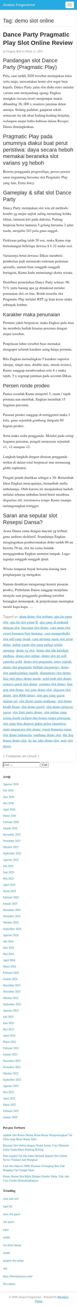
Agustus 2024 (11, 935)
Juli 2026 (8, 790)
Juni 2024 (8, 947)
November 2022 (12, 1067)
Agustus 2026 (11, 784)
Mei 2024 (8, 954)
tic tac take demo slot (43, 740)
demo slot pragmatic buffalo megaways (31, 667)
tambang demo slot (47, 734)
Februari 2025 (11, 897)
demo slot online (28, 655)
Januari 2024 (10, 979)
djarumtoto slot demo (55, 672)
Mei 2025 (8, 878)
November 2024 (12, 916)
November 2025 (12, 840)
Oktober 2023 (10, 998)
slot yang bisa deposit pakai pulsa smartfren (34, 723)
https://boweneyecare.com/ (17, 1276)
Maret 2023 (9, 1042)
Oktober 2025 (10, 847)
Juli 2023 (8, 1017)
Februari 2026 (11, 822)
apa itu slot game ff (24, 622)
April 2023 (9, 1035)
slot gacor (8, 1222)
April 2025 (9, 885)
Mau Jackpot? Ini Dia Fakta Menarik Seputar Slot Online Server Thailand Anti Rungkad (35, 1158)
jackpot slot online (13, 1260)
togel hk (7, 1206)
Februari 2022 (11, 1111)
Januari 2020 (10, 1117)
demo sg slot (25, 650)
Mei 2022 (8, 1092)
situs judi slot (10, 1198)
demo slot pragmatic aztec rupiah (47, 661)
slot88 (6, 1237)
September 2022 (12, 1079)
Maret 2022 (9, 1104)
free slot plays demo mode (22, 678)
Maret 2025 (9, 891)
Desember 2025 (12, 834)
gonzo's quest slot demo (20, 683)
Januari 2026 (10, 828)
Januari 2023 (10, 1054)
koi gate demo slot (38, 689)
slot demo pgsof (33, 706)
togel (5, 1229)
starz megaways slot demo (21, 729)
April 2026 (9, 809)
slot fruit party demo (27, 712)
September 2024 (12, 929)
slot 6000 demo (24, 695)
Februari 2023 (11, 1048)
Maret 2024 (9, 966)
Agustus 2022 (11, 1086)
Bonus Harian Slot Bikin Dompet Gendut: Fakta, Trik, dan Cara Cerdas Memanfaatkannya (36, 1178)
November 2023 (12, 991)
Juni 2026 (8, 797)
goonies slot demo (52, 683)
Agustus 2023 (11, 1010)
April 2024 (9, 960)
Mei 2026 (8, 803)
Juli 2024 (8, 941)
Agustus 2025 (11, 859)
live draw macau (12, 1245)
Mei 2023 (8, 1029)
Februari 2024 (11, 972)
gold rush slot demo (57, 678)
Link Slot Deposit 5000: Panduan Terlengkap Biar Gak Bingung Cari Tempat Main (34, 1168)
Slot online (9, 1284)
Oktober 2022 (10, 1073)
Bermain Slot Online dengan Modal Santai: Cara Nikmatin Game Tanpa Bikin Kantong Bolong (36, 1147)
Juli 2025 (8, 866)
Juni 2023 (8, 1023)
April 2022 (9, 1098)
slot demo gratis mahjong (37, 701)
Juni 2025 (8, 872)
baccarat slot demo (34, 627)
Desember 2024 (12, 910)
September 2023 (12, 1004)
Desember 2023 (12, 985)
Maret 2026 (9, 815)
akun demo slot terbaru (35, 616)
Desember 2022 (12, 1061)
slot (5, 1268)
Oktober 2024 (10, 922)
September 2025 (12, 853)
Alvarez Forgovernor (19, 5)
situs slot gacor (11, 1214)
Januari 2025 (10, 903)
